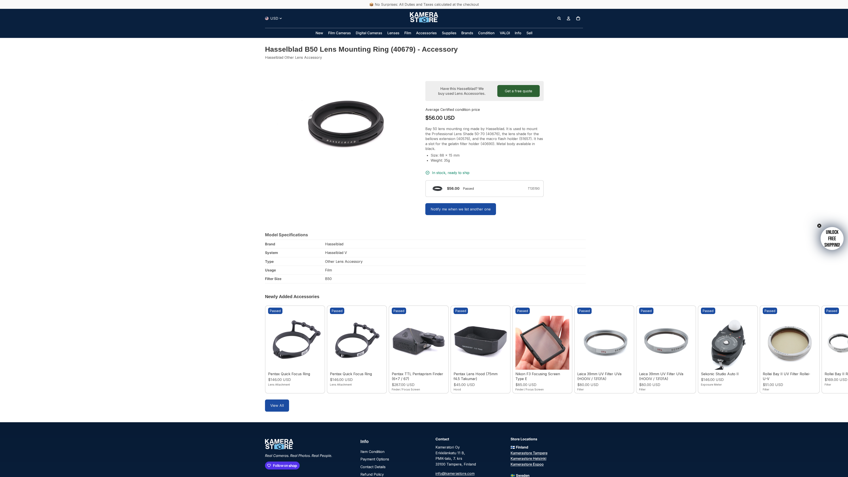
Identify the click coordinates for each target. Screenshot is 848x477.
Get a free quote (518, 91)
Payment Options (374, 459)
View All (277, 405)
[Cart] (578, 18)
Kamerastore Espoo (527, 464)
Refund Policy (372, 474)
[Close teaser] (819, 225)
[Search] (559, 18)
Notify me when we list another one (461, 209)
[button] (832, 238)
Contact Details (373, 467)
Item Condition (372, 451)
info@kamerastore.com (455, 473)
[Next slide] (578, 349)
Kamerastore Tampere (529, 453)
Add (380, 363)
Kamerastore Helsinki (528, 458)
